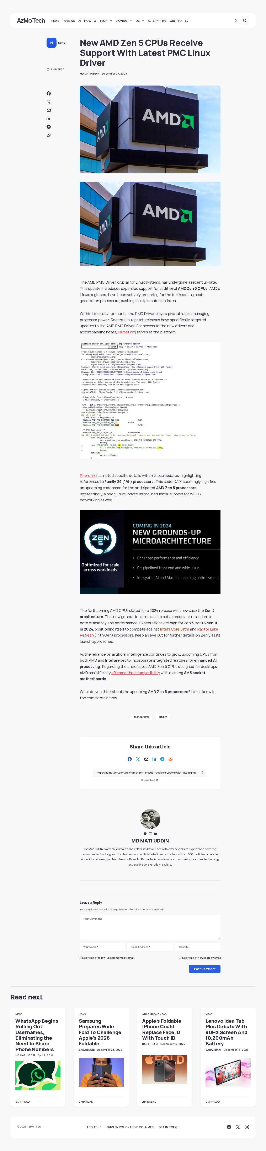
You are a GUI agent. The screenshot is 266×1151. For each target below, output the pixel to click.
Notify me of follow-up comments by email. (108, 958)
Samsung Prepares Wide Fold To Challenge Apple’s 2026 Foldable (100, 1032)
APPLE (145, 1014)
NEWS (61, 42)
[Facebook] (229, 1127)
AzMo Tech (31, 20)
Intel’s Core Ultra (174, 629)
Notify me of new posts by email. (202, 958)
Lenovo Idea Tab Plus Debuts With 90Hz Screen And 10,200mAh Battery (227, 1032)
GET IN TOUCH (169, 1127)
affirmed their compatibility (135, 672)
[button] (236, 20)
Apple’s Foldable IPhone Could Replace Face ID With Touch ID (161, 1029)
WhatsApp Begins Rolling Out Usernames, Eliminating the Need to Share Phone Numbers (36, 1035)
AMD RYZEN (141, 717)
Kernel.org (127, 331)
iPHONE (154, 1014)
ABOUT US (94, 1127)
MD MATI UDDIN (150, 840)
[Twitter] (238, 1127)
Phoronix (87, 475)
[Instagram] (247, 1127)
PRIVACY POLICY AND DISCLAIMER (130, 1127)
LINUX (163, 717)
